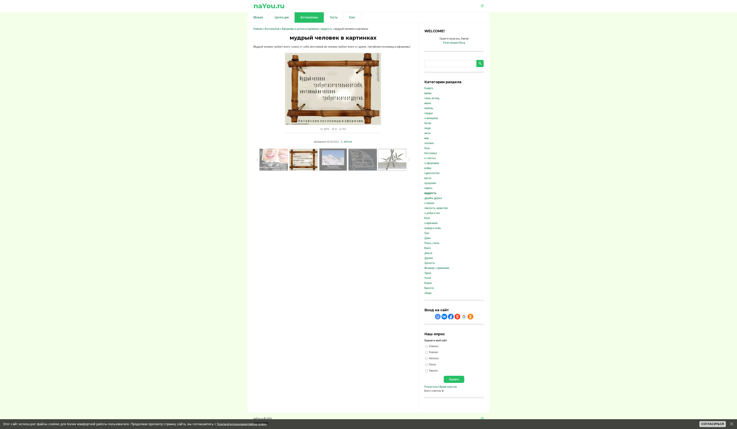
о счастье (430, 158)
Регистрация (450, 42)
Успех (427, 278)
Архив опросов (448, 386)
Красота (429, 288)
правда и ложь (432, 228)
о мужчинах (431, 223)
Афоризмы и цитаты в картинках (300, 28)
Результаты (431, 386)
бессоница (430, 153)
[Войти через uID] (438, 316)
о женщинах (431, 118)
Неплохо (434, 358)
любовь (428, 108)
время (427, 93)
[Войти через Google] (464, 316)
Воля (427, 218)
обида (427, 293)
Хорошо (433, 352)
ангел (427, 133)
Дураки (428, 258)
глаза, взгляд (431, 98)
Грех (426, 233)
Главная (257, 28)
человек (429, 143)
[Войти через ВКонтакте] (444, 316)
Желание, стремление (436, 268)
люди (427, 128)
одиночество (432, 173)
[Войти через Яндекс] (457, 316)
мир (426, 138)
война (427, 168)
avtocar (348, 141)
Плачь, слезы (431, 243)
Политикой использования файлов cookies (241, 424)
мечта (427, 178)
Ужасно (433, 370)
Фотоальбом (271, 28)
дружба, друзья (433, 198)
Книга (427, 248)
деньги (428, 253)
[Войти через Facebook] (451, 316)
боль (427, 148)
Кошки (428, 283)
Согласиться (712, 424)
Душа (427, 238)
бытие (427, 123)
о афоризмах (431, 163)
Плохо (432, 364)
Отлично (433, 346)
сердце (428, 113)
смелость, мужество (436, 208)
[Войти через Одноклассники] (470, 316)
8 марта (428, 88)
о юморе (429, 203)
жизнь (427, 103)
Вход (462, 42)
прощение (430, 183)
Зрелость (429, 263)
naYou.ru (269, 6)
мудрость (326, 28)
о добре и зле (432, 213)
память (428, 188)
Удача (427, 273)
